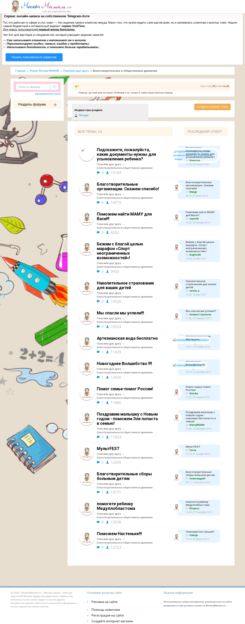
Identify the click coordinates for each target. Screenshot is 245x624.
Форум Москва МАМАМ (44, 70)
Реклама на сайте (104, 602)
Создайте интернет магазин (112, 621)
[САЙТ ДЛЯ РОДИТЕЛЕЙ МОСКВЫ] (41, 6)
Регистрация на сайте (107, 615)
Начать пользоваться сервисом (34, 57)
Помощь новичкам (105, 609)
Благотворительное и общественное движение (125, 167)
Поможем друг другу (76, 70)
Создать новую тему (212, 106)
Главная (20, 70)
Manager (83, 115)
